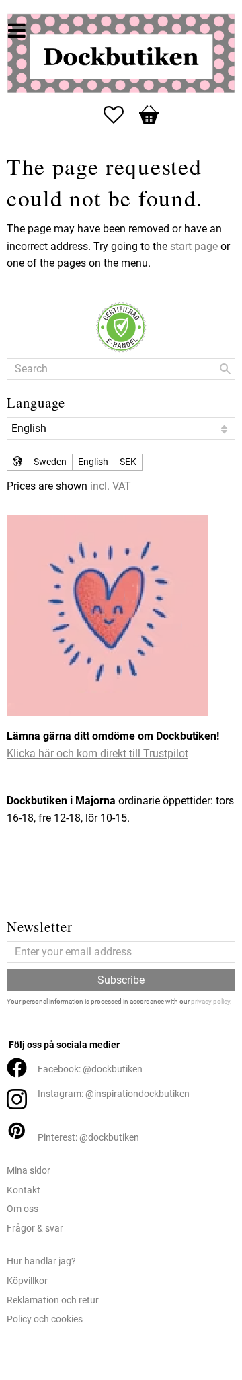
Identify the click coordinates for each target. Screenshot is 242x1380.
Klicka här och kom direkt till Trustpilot (97, 753)
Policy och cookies (45, 1319)
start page (194, 246)
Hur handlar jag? (41, 1261)
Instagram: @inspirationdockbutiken (114, 1094)
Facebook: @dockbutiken (90, 1069)
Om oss (22, 1209)
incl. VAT (110, 486)
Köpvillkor (27, 1281)
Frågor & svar (35, 1228)
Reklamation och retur (53, 1300)
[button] (120, 115)
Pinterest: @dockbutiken (88, 1138)
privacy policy (210, 1001)
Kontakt (23, 1190)
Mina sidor (28, 1170)
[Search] (225, 369)
